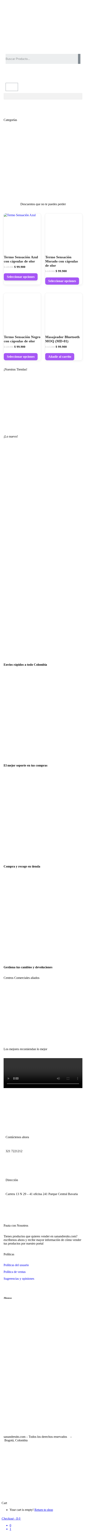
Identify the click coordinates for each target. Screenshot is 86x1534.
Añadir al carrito (59, 356)
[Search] (79, 59)
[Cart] (12, 87)
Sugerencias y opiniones (19, 1278)
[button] (43, 96)
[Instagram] (21, 73)
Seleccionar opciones (21, 276)
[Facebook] (11, 73)
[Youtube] (30, 1206)
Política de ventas (15, 1272)
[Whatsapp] (32, 73)
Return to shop (43, 1509)
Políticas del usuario (16, 1265)
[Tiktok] (41, 1206)
